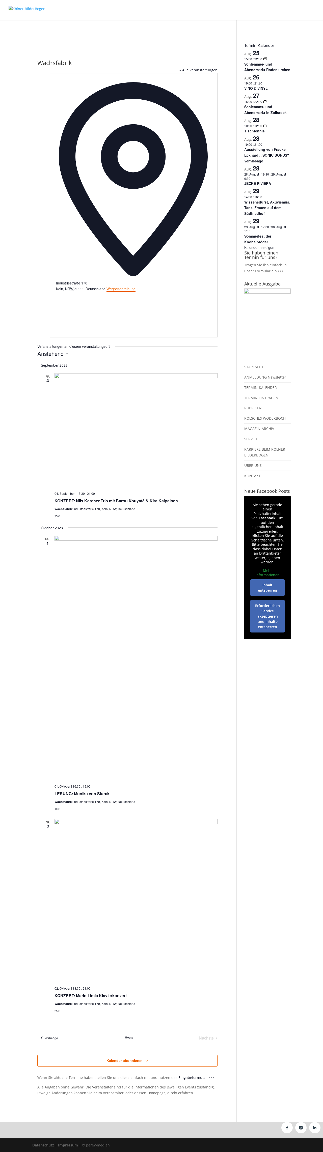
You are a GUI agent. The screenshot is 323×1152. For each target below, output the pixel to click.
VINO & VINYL (256, 88)
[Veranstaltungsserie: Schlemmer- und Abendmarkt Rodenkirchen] (265, 59)
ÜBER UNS (253, 465)
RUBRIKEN (253, 408)
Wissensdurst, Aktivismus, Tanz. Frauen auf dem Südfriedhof (267, 207)
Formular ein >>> (269, 271)
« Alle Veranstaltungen (198, 70)
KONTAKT (252, 475)
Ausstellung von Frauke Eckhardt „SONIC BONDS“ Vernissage (266, 155)
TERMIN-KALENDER (260, 387)
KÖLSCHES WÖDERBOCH (265, 418)
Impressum (68, 1145)
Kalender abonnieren (124, 1060)
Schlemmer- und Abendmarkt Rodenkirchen (267, 67)
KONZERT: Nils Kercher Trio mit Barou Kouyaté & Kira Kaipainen (116, 501)
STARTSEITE (254, 366)
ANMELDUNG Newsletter (265, 377)
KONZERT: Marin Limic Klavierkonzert (91, 995)
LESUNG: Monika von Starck (82, 793)
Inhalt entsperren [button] (267, 588)
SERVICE (251, 439)
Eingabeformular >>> (196, 1077)
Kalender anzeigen (259, 247)
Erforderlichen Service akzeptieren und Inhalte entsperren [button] (267, 616)
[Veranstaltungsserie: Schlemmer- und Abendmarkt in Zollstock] (265, 101)
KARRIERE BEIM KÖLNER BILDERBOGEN (264, 452)
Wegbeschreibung (121, 288)
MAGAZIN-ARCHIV (259, 428)
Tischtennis (254, 130)
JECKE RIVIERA (257, 183)
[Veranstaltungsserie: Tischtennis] (265, 126)
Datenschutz (43, 1145)
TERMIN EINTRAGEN (261, 397)
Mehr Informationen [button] (267, 572)
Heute (129, 1037)
